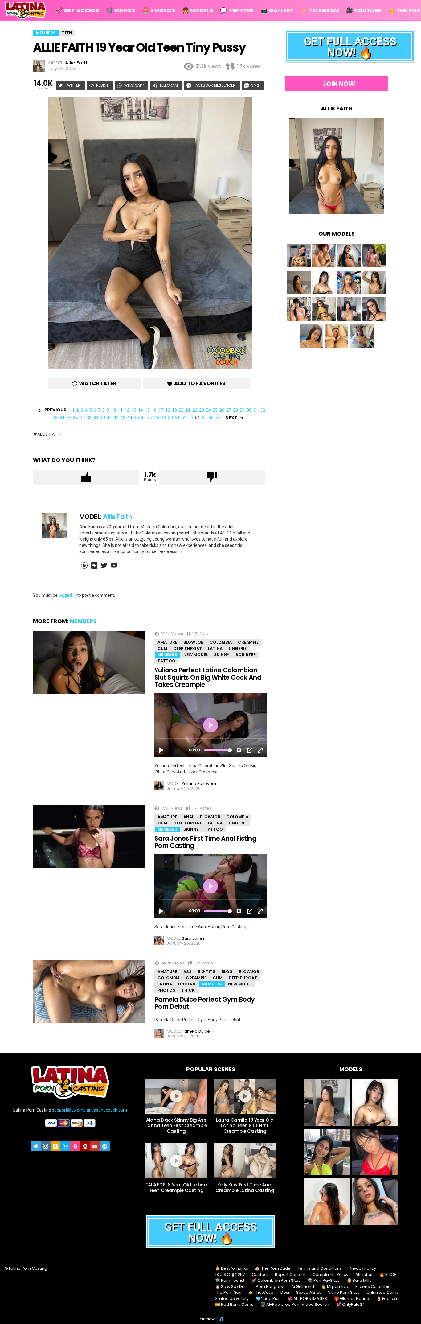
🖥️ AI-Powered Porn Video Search (294, 1304)
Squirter (245, 655)
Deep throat (188, 648)
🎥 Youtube (363, 10)
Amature (167, 642)
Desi (284, 1292)
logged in (67, 595)
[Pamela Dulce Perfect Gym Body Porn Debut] (89, 991)
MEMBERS (83, 621)
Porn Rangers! (270, 1286)
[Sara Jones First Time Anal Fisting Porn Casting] (89, 836)
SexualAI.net (308, 1292)
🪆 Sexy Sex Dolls (232, 1286)
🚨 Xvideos (158, 10)
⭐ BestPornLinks (231, 1268)
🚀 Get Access (77, 10)
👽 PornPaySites (324, 1280)
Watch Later (97, 383)
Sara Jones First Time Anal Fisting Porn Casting (205, 842)
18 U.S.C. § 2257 (230, 1274)
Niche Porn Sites (344, 1292)
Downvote (212, 477)
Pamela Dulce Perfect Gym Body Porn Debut (204, 1003)
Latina (215, 648)
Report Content (290, 1274)
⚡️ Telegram (320, 10)
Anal (188, 817)
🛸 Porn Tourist (229, 1280)
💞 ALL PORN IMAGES (307, 1298)
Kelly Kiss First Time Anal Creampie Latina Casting (244, 1188)
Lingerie (238, 648)
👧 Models (197, 10)
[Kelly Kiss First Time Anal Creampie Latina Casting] (245, 1160)
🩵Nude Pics (268, 1298)
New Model (195, 655)
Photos (166, 990)
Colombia (221, 642)
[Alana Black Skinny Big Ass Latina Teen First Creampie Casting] (176, 1096)
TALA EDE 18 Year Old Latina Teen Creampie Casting (176, 1188)
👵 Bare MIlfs (359, 1280)
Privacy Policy (362, 1268)
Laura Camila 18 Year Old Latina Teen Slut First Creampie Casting (245, 1125)
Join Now (338, 83)
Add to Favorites (200, 383)
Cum (162, 648)
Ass (187, 972)
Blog (227, 972)
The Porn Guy (228, 1292)
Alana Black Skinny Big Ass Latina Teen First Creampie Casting (176, 1125)
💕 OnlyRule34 (350, 1304)
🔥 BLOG (387, 1274)
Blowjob (193, 642)
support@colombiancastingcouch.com (89, 1109)
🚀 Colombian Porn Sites (275, 1280)
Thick (188, 990)
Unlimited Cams (383, 1292)
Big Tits (206, 972)
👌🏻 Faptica (386, 1298)
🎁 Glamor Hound (351, 1298)
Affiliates (363, 1274)
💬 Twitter (237, 10)
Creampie (248, 642)
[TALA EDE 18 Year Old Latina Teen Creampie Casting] (176, 1160)
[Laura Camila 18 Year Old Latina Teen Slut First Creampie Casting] (245, 1096)
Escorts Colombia (373, 1286)
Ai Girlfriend (302, 1286)
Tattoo (166, 661)
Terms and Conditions (320, 1268)
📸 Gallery (277, 10)
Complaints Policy (330, 1274)
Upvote (86, 477)
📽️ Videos (120, 10)
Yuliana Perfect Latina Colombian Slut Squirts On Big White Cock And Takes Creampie (207, 677)
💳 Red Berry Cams (234, 1304)
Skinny (221, 655)
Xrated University (232, 1298)
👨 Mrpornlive (334, 1286)
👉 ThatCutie (260, 1292)
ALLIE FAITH (49, 434)
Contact (260, 1274)
